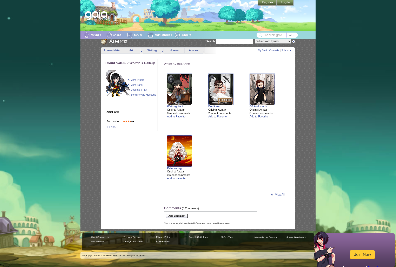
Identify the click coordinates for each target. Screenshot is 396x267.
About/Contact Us (100, 237)
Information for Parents (265, 237)
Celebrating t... (176, 168)
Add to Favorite (176, 116)
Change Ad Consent (134, 241)
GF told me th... (260, 106)
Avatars (193, 50)
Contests (274, 50)
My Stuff (262, 50)
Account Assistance (296, 237)
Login (285, 3)
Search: (211, 41)
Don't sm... (215, 106)
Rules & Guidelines (198, 237)
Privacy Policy (163, 237)
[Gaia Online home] (97, 15)
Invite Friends (163, 241)
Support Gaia (97, 241)
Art (131, 50)
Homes (174, 50)
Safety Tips (227, 237)
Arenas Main (112, 50)
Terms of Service (132, 237)
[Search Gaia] (260, 35)
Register (267, 3)
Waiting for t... (176, 106)
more (141, 51)
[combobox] (277, 35)
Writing (152, 50)
